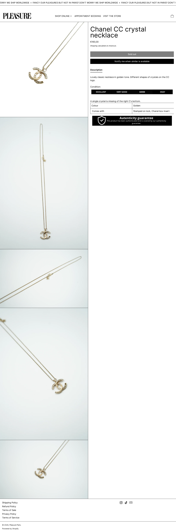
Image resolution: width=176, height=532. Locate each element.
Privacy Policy (9, 514)
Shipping (93, 46)
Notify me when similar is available (132, 61)
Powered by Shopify (10, 529)
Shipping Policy (10, 502)
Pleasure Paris (15, 525)
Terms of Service (10, 517)
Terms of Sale (9, 510)
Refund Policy (9, 506)
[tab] (96, 70)
